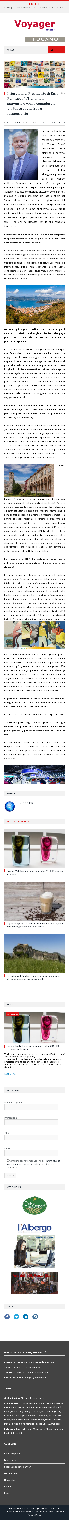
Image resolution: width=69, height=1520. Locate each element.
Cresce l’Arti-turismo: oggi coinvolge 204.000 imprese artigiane (33, 1047)
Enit (18, 208)
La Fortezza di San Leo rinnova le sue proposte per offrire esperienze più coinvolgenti (33, 977)
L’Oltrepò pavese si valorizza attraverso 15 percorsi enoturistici (35, 7)
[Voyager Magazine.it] (34, 25)
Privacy (8, 1492)
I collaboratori (11, 1473)
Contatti (8, 1486)
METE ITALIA (59, 122)
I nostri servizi (11, 1460)
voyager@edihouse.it (35, 1377)
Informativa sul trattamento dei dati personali (34, 1162)
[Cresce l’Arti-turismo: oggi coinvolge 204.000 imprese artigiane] (34, 848)
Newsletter (9, 1479)
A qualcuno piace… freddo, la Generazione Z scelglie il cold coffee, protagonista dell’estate (35, 925)
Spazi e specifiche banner (17, 1466)
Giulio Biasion (14, 122)
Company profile (12, 1453)
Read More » (10, 1073)
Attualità (48, 122)
